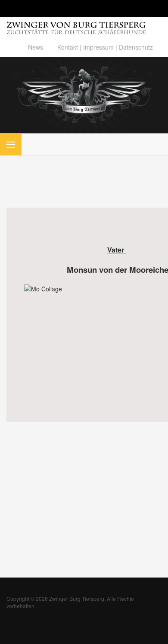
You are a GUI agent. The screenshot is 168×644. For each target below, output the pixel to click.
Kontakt (67, 47)
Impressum (98, 47)
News (35, 47)
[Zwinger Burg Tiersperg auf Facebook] (50, 47)
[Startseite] (76, 25)
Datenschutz (136, 47)
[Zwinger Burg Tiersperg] (84, 95)
